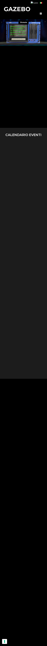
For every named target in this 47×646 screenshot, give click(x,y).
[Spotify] (24, 15)
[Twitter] (19, 15)
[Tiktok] (29, 15)
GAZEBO (17, 9)
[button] (39, 9)
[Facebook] (4, 15)
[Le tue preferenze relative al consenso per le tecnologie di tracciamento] (4, 641)
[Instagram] (9, 15)
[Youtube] (14, 15)
